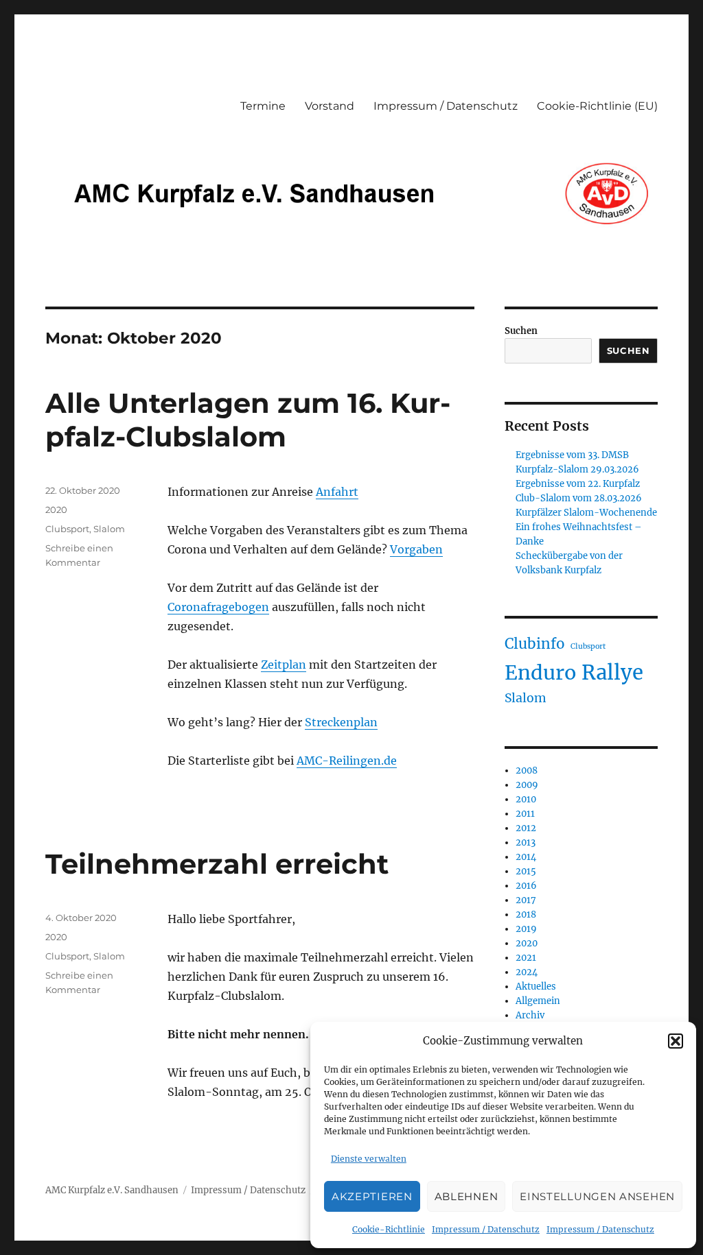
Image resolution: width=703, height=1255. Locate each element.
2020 (56, 509)
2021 (526, 958)
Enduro (540, 672)
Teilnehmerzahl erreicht (217, 864)
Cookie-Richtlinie (388, 1229)
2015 (526, 871)
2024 (527, 972)
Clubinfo (535, 644)
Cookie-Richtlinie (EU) (597, 105)
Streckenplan (341, 722)
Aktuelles (536, 986)
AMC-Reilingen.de (347, 760)
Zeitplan (283, 664)
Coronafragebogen (218, 607)
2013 (525, 842)
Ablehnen (466, 1196)
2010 (526, 799)
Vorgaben (416, 549)
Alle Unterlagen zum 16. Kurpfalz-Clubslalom (247, 419)
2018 (526, 914)
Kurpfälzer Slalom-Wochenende (586, 512)
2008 (527, 770)
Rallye (612, 672)
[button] (675, 1041)
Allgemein (538, 1001)
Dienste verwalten (368, 1159)
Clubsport (67, 528)
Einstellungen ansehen (597, 1196)
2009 (527, 785)
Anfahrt (337, 492)
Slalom (109, 528)
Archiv (530, 1015)
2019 (526, 929)
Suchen (521, 331)
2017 (526, 900)
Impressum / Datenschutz (486, 1229)
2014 (526, 857)
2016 (526, 886)
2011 (525, 814)
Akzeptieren (372, 1196)
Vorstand (329, 105)
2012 (526, 828)
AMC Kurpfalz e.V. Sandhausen (111, 1190)
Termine (263, 105)
